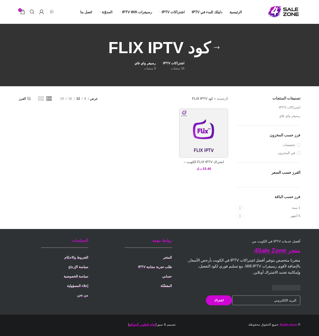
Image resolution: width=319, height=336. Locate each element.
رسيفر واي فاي (289, 116)
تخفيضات (289, 145)
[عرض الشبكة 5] (41, 99)
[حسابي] (41, 12)
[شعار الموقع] (283, 11)
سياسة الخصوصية (76, 276)
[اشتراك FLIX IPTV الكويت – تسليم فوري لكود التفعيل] (203, 133)
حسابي (167, 276)
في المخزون (286, 153)
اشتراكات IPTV (289, 107)
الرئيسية (222, 98)
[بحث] (32, 12)
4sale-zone (288, 324)
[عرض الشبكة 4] (49, 99)
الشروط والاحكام (76, 257)
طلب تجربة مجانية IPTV (155, 267)
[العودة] (217, 47)
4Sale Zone (270, 250)
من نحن (82, 295)
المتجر (167, 257)
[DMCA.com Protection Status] (286, 287)
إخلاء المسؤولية (77, 286)
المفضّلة (166, 286)
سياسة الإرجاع (78, 267)
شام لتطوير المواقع (142, 324)
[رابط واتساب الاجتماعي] (52, 11)
